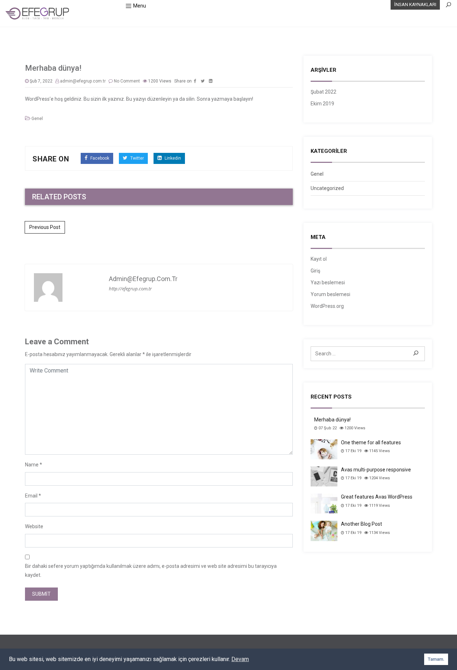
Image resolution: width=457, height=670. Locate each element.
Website (34, 526)
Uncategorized (327, 188)
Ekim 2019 (322, 103)
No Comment (127, 81)
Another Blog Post (361, 524)
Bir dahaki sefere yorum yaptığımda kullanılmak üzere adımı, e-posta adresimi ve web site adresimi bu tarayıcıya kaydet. (151, 570)
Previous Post (44, 227)
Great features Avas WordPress (376, 497)
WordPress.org (327, 306)
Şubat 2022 (323, 92)
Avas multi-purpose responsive (376, 469)
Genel (37, 118)
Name (32, 465)
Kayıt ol (319, 259)
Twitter (136, 158)
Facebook (99, 158)
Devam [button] (240, 659)
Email (31, 496)
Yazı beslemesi (328, 282)
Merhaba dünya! (332, 419)
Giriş (315, 271)
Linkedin (172, 158)
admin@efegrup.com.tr (83, 81)
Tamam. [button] (436, 659)
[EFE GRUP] (37, 13)
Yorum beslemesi (330, 294)
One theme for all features (371, 442)
